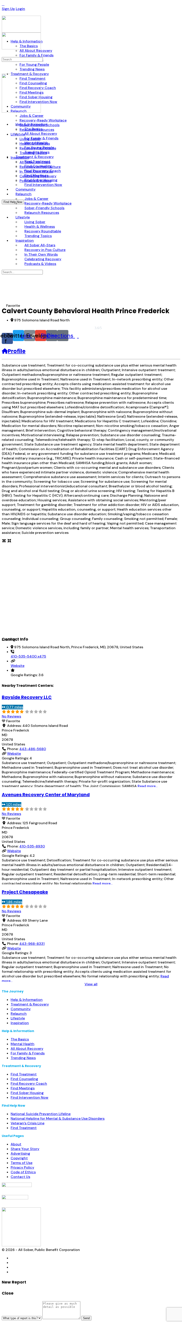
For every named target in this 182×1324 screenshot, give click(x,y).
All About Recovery (27, 1048)
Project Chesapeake (25, 892)
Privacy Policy (22, 1167)
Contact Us (20, 1176)
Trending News (23, 1058)
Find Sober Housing (27, 1092)
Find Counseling (24, 1079)
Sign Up (8, 8)
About (16, 1144)
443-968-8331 (32, 943)
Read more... (148, 786)
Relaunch (19, 1013)
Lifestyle (18, 1018)
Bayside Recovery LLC (27, 697)
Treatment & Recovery (30, 1004)
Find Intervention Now (29, 1097)
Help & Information (27, 999)
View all (91, 984)
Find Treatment (24, 1074)
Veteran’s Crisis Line (27, 1123)
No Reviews (11, 716)
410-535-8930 (32, 846)
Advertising (20, 1153)
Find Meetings (23, 1088)
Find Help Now (13, 202)
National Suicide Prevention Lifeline (41, 1114)
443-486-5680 (32, 749)
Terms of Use (21, 1162)
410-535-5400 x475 (28, 656)
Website (17, 665)
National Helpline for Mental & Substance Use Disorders (58, 1118)
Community (21, 1009)
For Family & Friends (28, 1053)
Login (20, 8)
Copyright (19, 1158)
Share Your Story (25, 1148)
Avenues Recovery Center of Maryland (46, 794)
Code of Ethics (23, 1172)
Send (86, 1318)
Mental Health (22, 1044)
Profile (17, 351)
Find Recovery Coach (29, 1083)
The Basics (20, 1039)
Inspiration (20, 1023)
